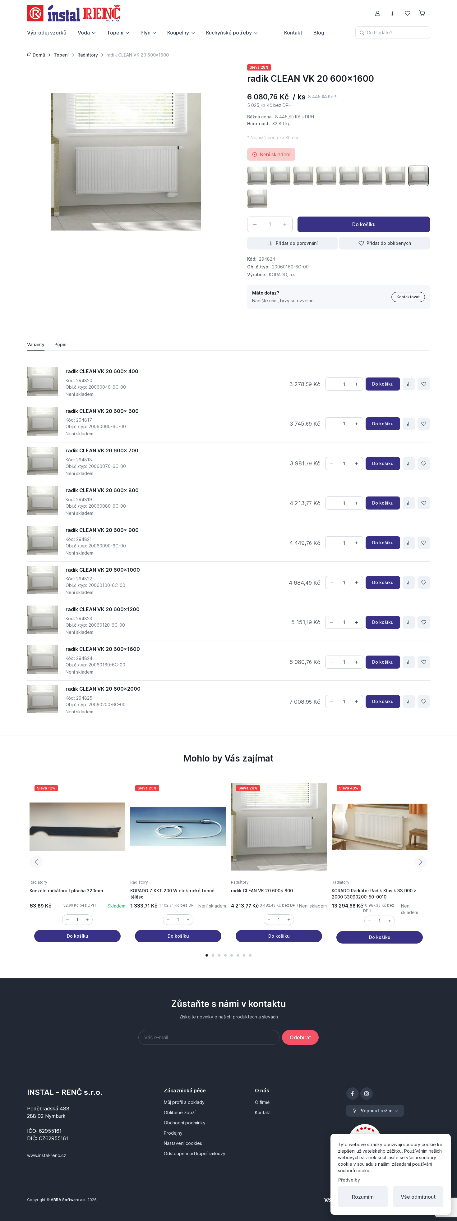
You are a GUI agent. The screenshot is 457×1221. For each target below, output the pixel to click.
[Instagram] (366, 1093)
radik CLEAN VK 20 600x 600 (102, 411)
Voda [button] (84, 33)
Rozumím (363, 1197)
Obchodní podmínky (184, 1122)
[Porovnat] (409, 384)
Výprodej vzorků (47, 33)
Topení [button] (115, 33)
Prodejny (173, 1133)
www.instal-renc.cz (46, 1155)
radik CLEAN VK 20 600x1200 (103, 609)
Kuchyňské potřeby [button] (229, 33)
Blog (318, 33)
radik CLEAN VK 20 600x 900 (102, 530)
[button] (206, 955)
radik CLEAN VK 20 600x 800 (102, 490)
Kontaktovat (408, 297)
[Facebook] (352, 1093)
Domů (38, 54)
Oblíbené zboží (180, 1112)
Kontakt (293, 33)
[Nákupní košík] (422, 13)
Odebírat (300, 1037)
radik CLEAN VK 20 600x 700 (102, 450)
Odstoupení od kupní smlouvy (194, 1153)
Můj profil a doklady (184, 1102)
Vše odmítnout (418, 1197)
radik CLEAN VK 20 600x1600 (103, 649)
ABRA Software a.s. (68, 1199)
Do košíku (364, 224)
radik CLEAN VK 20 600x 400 (102, 371)
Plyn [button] (145, 33)
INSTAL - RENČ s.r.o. (65, 1092)
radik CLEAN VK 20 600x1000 (103, 570)
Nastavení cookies (183, 1143)
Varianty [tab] (35, 344)
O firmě (262, 1102)
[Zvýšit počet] (284, 224)
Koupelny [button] (178, 33)
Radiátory (38, 882)
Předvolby (349, 1179)
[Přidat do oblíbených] (424, 384)
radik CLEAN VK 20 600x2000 (103, 689)
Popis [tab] (60, 344)
